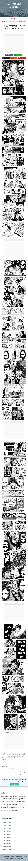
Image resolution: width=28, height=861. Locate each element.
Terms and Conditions (14, 858)
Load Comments (14, 784)
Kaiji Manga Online (14, 5)
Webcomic (19, 757)
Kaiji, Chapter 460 (7, 825)
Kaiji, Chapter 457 (7, 834)
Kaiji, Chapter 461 (7, 822)
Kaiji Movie (13, 754)
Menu (15, 18)
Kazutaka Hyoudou (20, 756)
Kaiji (16, 753)
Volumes (15, 757)
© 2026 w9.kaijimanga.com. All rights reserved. (11, 856)
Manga (3, 757)
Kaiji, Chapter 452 (7, 849)
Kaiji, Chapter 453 (7, 846)
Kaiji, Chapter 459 (7, 828)
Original (7, 757)
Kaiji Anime (20, 753)
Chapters (13, 753)
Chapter (8, 753)
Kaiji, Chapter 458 (7, 831)
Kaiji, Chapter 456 (7, 837)
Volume (11, 757)
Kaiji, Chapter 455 (7, 840)
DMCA (21, 858)
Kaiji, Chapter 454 (7, 843)
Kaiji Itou (9, 754)
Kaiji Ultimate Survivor (11, 756)
